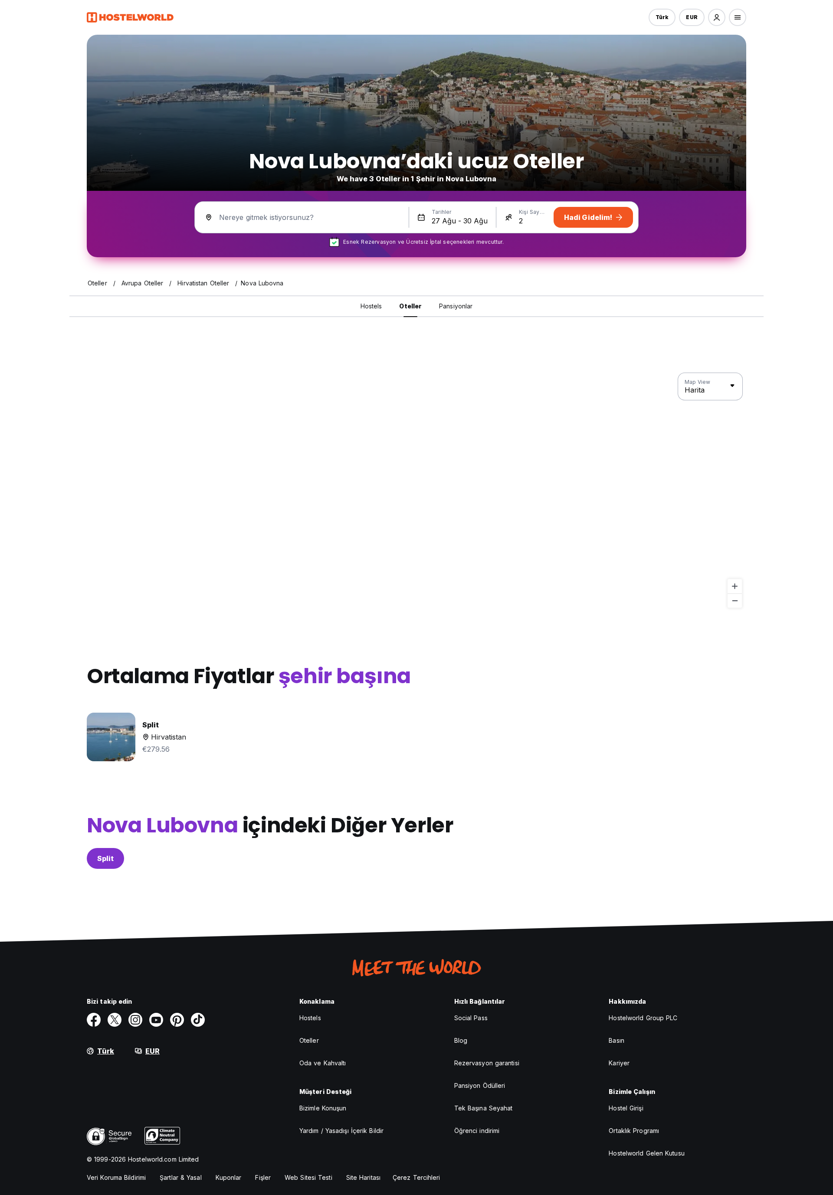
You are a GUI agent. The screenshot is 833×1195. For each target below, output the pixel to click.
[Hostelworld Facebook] (94, 1020)
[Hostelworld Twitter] (114, 1020)
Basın (616, 1040)
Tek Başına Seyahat (483, 1108)
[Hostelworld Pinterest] (177, 1020)
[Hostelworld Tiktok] (198, 1020)
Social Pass (471, 1017)
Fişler (263, 1177)
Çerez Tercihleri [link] (416, 1177)
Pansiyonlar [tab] (455, 306)
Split (105, 858)
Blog (460, 1040)
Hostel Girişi (626, 1108)
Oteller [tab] (410, 306)
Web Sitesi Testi (308, 1177)
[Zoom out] (735, 600)
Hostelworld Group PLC (643, 1017)
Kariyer (619, 1063)
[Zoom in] (735, 586)
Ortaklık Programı (634, 1130)
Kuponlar (229, 1177)
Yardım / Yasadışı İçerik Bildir (341, 1130)
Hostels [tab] (371, 306)
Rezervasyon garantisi (486, 1063)
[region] (416, 490)
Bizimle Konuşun (323, 1108)
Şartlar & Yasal (181, 1177)
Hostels (310, 1017)
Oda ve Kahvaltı (322, 1063)
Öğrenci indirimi (477, 1130)
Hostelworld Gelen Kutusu (646, 1153)
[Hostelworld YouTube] (156, 1020)
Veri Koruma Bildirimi (116, 1177)
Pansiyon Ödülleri (479, 1085)
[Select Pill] (716, 17)
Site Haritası (363, 1177)
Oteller (309, 1040)
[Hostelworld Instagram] (135, 1020)
